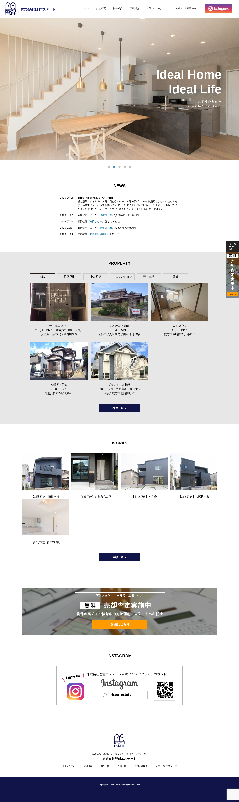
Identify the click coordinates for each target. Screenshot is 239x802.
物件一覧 (105, 765)
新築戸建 (69, 276)
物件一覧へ (119, 408)
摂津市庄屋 (106, 215)
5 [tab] (130, 167)
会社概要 (101, 8)
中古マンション (122, 276)
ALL (42, 276)
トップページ (68, 765)
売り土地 (148, 276)
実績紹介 (134, 8)
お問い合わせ (153, 8)
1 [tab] (109, 167)
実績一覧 (122, 765)
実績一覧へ (119, 557)
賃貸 (175, 276)
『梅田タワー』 (95, 221)
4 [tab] (124, 167)
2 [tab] (114, 167)
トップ (85, 8)
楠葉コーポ (106, 227)
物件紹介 (118, 8)
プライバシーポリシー (166, 765)
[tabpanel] (119, 89)
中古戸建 (95, 276)
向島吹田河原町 (98, 233)
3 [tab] (119, 167)
